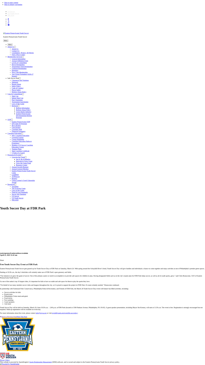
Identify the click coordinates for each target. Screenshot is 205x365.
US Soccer (11, 12)
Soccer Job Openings (19, 194)
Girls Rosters (16, 127)
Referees (15, 106)
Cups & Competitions (14, 94)
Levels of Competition (19, 63)
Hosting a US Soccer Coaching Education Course (22, 146)
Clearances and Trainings (20, 80)
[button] (5, 41)
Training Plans (16, 149)
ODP (9, 120)
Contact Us (15, 51)
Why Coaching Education (20, 135)
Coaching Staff (17, 129)
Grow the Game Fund (23, 163)
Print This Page (22, 317)
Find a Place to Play (18, 55)
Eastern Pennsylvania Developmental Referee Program (24, 115)
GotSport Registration (19, 68)
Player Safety (16, 90)
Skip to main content (11, 3)
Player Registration (18, 65)
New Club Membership (20, 72)
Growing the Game (18, 157)
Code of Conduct (17, 88)
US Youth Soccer (13, 13)
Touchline (15, 186)
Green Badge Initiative (23, 112)
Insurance (15, 70)
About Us (10, 47)
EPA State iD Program (19, 124)
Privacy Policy (5, 360)
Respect (14, 178)
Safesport (15, 82)
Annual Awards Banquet (20, 167)
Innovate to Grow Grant (24, 161)
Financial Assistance (18, 131)
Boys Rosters (16, 126)
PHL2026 (10, 15)
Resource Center (21, 165)
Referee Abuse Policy (19, 92)
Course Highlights (18, 139)
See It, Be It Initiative (23, 159)
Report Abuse (16, 84)
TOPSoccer (16, 177)
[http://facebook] (8, 19)
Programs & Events (14, 155)
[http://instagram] (8, 23)
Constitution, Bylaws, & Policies (23, 53)
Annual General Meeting (20, 169)
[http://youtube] (9, 25)
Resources (10, 184)
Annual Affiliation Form (20, 61)
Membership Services (14, 57)
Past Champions (17, 100)
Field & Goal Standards (20, 192)
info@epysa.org (41, 313)
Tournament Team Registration (22, 66)
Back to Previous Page (9, 317)
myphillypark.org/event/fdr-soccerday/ (65, 313)
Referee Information (23, 108)
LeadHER (15, 175)
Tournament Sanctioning (20, 102)
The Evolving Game (19, 188)
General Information (18, 59)
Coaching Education (14, 133)
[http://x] (8, 21)
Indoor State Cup (17, 98)
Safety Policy (16, 86)
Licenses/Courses (17, 137)
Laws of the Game (18, 104)
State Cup (15, 96)
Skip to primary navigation (13, 4)
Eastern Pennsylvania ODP (21, 122)
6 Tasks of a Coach (18, 153)
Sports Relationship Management (40, 362)
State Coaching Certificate (20, 151)
